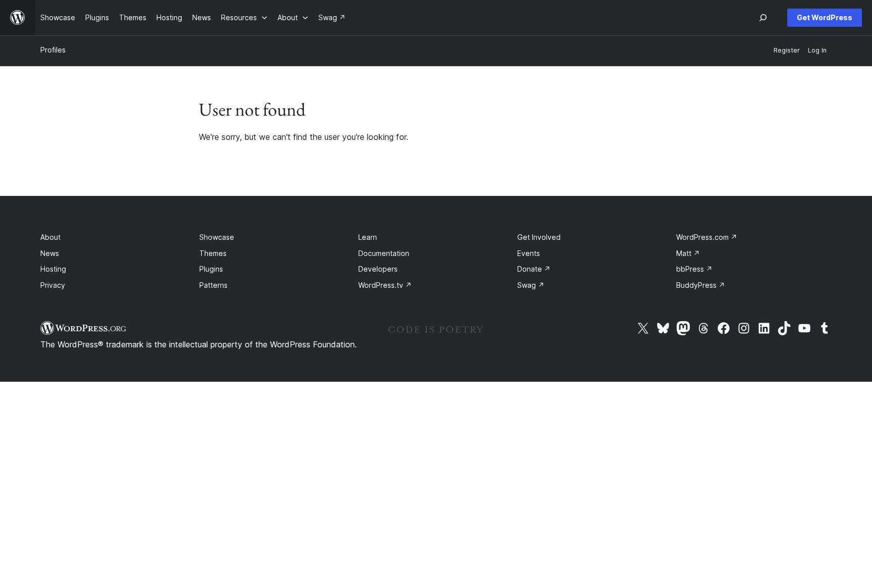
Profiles (53, 49)
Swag (530, 285)
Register (787, 50)
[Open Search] (763, 17)
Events (528, 253)
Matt (688, 253)
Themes (213, 253)
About (50, 237)
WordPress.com (706, 237)
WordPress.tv (385, 285)
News (49, 253)
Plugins (211, 269)
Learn (367, 237)
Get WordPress (824, 17)
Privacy (52, 285)
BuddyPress (700, 285)
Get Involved (539, 237)
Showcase (216, 237)
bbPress (694, 269)
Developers (378, 269)
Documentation (383, 253)
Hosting (53, 269)
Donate (534, 269)
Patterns (213, 285)
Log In (817, 50)
